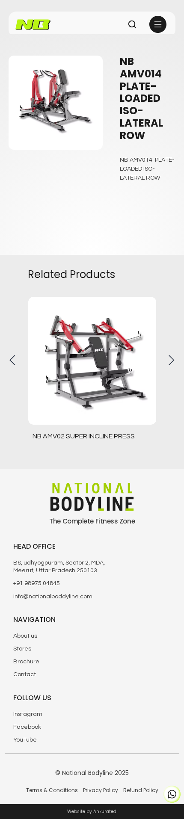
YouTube (25, 740)
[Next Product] (171, 360)
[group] (92, 375)
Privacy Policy (100, 790)
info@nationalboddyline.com (52, 597)
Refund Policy (140, 790)
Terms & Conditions (52, 790)
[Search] (132, 24)
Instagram (27, 714)
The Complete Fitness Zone (92, 521)
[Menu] (158, 24)
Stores (22, 649)
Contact (24, 674)
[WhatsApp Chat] (172, 794)
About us (25, 636)
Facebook (27, 727)
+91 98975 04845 (36, 583)
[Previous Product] (12, 360)
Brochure (26, 662)
